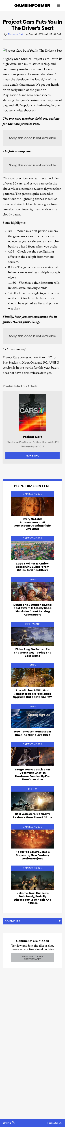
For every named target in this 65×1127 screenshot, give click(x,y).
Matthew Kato (16, 34)
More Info (32, 455)
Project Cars (32, 437)
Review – (32, 815)
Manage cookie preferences (33, 958)
